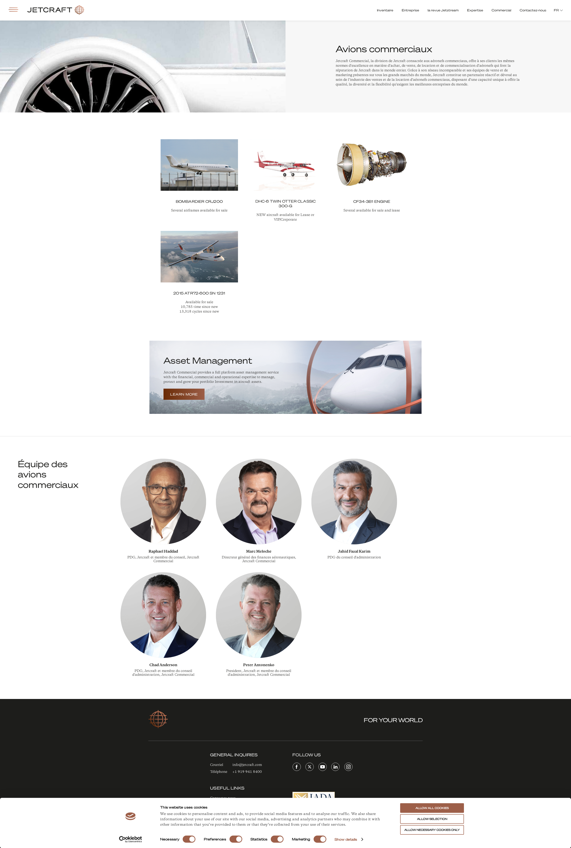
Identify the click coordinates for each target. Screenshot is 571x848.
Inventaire (385, 10)
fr (556, 10)
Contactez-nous (533, 10)
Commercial (501, 10)
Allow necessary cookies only (432, 829)
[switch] (236, 839)
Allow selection (432, 819)
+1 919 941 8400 (247, 771)
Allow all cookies (432, 808)
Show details (346, 839)
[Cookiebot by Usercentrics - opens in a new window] (130, 839)
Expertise (475, 10)
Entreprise (410, 10)
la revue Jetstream (443, 10)
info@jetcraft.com (247, 765)
